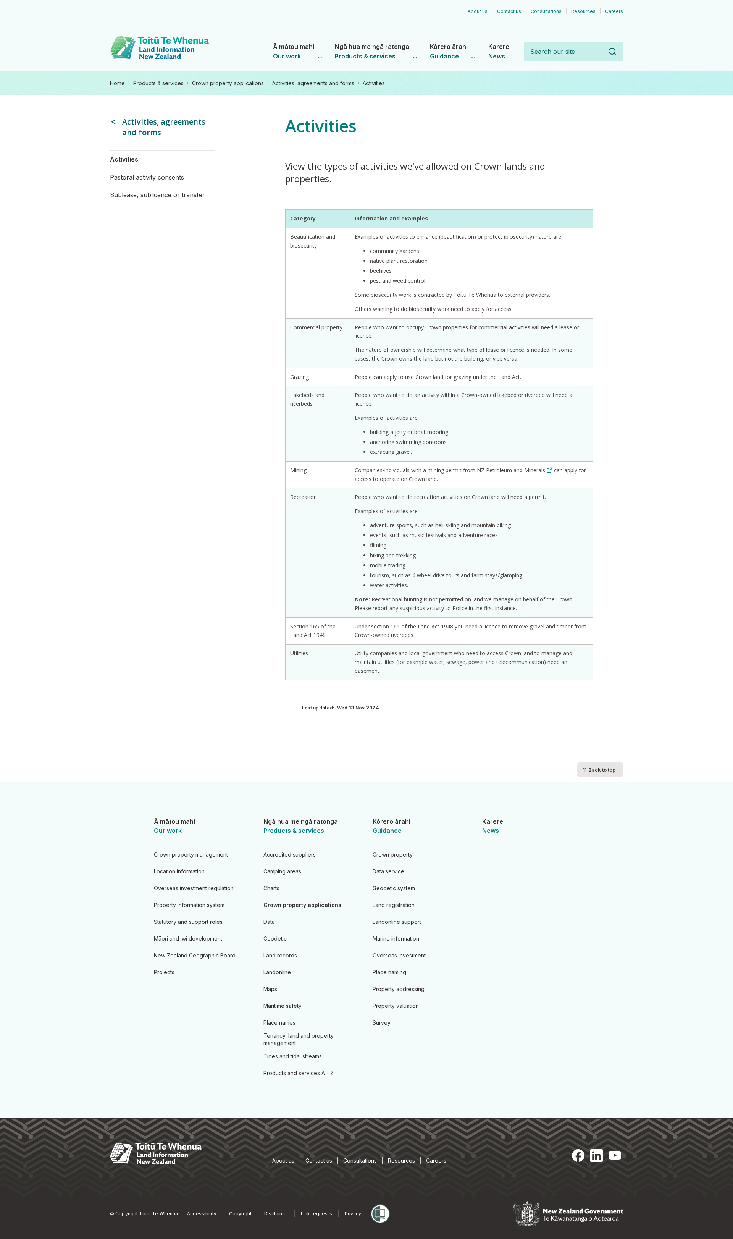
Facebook (578, 1155)
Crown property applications (228, 83)
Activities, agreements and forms (313, 83)
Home (117, 83)
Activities (374, 83)
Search (612, 51)
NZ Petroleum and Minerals (511, 470)
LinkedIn (596, 1155)
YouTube (614, 1155)
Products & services (158, 83)
